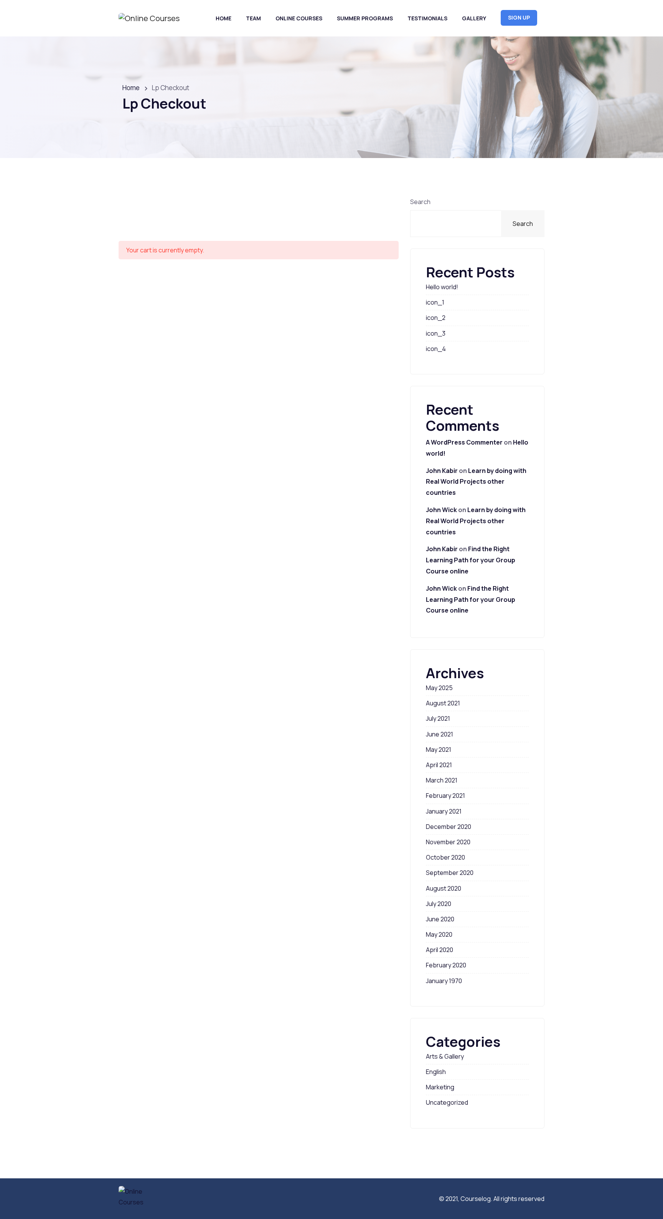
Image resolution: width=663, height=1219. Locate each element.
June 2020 (440, 919)
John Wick (441, 510)
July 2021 (438, 718)
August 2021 (443, 703)
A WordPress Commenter (464, 442)
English (436, 1071)
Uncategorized (447, 1102)
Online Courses (298, 18)
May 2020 (439, 934)
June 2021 (439, 734)
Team (253, 18)
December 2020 (448, 826)
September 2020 (449, 872)
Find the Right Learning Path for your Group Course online (470, 560)
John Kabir (442, 470)
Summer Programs (365, 18)
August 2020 (443, 888)
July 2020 (438, 903)
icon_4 (436, 348)
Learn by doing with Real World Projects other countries (476, 481)
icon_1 (435, 302)
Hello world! (442, 287)
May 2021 (438, 749)
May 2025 (439, 688)
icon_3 (435, 333)
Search (420, 202)
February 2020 (446, 965)
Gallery (474, 18)
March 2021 (441, 780)
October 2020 (445, 857)
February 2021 (445, 795)
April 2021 (439, 765)
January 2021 (444, 811)
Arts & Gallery (445, 1056)
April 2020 (439, 950)
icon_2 (435, 317)
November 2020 (448, 842)
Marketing (440, 1087)
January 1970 (444, 981)
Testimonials (427, 18)
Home (223, 18)
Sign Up (519, 17)
